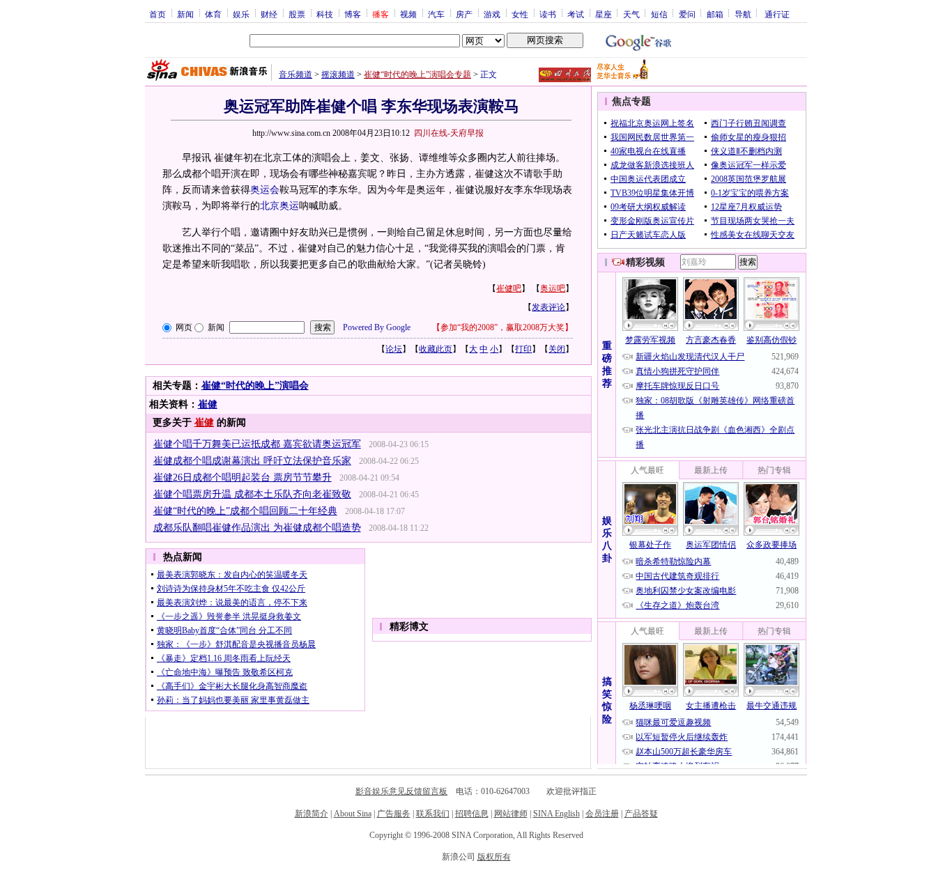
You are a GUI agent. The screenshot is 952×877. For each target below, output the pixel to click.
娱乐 (241, 14)
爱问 (687, 14)
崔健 (207, 404)
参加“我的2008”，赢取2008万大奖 (502, 327)
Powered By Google (376, 327)
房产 (464, 14)
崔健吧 (508, 288)
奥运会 (264, 190)
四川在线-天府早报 (449, 133)
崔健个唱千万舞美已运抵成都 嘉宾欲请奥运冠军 (257, 444)
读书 (547, 14)
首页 (157, 14)
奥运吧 (552, 288)
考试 (575, 14)
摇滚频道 (338, 74)
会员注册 (602, 813)
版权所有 (494, 857)
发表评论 (548, 307)
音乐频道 (295, 74)
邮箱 (715, 14)
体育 (213, 14)
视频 (408, 14)
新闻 (185, 14)
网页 (184, 327)
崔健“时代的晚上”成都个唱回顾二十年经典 (245, 511)
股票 (297, 14)
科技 (324, 14)
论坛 (393, 349)
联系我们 (433, 813)
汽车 (436, 14)
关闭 (556, 349)
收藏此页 (435, 349)
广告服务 (393, 813)
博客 (352, 14)
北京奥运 (279, 206)
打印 (523, 349)
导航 (743, 14)
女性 (520, 14)
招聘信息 (472, 813)
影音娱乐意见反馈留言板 (401, 791)
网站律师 (511, 813)
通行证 (777, 14)
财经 (269, 14)
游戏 (492, 14)
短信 (659, 14)
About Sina (352, 813)
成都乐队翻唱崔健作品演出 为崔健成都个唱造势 (257, 527)
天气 (631, 14)
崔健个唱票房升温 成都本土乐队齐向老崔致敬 (252, 494)
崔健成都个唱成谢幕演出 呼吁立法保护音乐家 (252, 461)
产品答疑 (641, 813)
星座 (603, 14)
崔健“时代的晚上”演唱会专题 (417, 74)
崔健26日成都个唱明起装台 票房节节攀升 (242, 477)
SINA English (556, 813)
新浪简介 (311, 813)
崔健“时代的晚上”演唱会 (255, 385)
